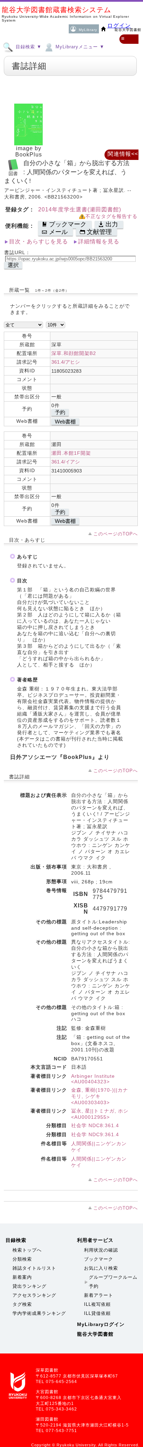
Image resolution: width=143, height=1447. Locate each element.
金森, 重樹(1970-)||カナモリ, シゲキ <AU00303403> (99, 1096)
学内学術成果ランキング (39, 1313)
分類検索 (22, 1259)
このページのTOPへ (115, 533)
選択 (13, 265)
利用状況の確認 (101, 1250)
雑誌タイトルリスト (34, 1268)
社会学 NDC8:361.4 (95, 1125)
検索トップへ (27, 1250)
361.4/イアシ (65, 461)
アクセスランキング (34, 1295)
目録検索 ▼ (28, 46)
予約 (60, 412)
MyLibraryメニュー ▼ (79, 46)
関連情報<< (123, 154)
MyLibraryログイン (101, 1324)
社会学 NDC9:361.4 (95, 1134)
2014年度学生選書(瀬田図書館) (79, 209)
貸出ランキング (29, 1286)
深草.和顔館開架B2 (73, 353)
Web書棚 (65, 422)
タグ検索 (22, 1304)
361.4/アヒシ (65, 362)
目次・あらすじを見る (38, 241)
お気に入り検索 (101, 1268)
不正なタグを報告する (111, 216)
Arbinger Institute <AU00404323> (93, 1078)
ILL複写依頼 (97, 1304)
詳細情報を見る (98, 241)
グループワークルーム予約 (113, 1282)
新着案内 (22, 1277)
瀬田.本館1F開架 (71, 453)
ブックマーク (98, 1259)
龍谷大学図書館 (95, 1334)
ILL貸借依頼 (97, 1313)
